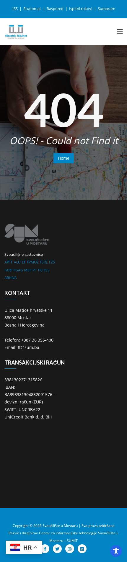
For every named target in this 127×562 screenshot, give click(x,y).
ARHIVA (10, 277)
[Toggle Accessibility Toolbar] (116, 551)
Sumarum (106, 8)
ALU (17, 262)
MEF (27, 270)
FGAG (18, 270)
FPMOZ (33, 262)
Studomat (32, 8)
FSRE (44, 262)
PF (34, 270)
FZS (52, 262)
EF (24, 262)
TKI (40, 270)
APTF (8, 262)
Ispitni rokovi (81, 8)
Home (63, 158)
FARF (8, 270)
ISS (15, 8)
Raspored (55, 8)
